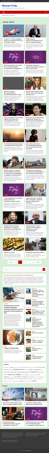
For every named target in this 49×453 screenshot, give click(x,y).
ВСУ (21, 367)
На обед (17, 377)
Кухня (5, 249)
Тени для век (10, 381)
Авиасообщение (6, 367)
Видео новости (26, 367)
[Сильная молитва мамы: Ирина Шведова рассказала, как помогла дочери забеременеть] (35, 109)
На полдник (24, 377)
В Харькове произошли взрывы (35, 252)
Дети (40, 367)
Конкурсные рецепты (23, 372)
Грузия (31, 367)
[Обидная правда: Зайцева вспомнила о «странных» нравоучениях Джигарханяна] (13, 217)
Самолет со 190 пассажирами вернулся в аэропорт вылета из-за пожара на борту (13, 40)
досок (22, 277)
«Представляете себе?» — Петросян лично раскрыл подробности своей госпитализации (33, 228)
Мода (18, 374)
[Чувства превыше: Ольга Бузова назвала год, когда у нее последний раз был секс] (13, 109)
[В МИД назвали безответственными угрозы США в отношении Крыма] (35, 30)
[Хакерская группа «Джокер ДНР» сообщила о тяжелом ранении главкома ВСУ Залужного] (35, 190)
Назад (10, 262)
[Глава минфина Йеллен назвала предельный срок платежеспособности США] (13, 190)
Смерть (30, 378)
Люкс (5, 374)
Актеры (11, 367)
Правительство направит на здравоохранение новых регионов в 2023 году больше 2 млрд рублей (38, 322)
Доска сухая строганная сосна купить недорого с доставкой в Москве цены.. (19, 275)
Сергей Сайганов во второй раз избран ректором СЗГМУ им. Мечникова (38, 303)
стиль (33, 381)
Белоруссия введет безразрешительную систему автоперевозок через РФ (11, 423)
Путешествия (16, 378)
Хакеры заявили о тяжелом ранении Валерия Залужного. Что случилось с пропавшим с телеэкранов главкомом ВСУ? (13, 173)
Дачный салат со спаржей (37, 349)
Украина (21, 381)
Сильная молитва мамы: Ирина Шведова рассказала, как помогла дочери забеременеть (35, 119)
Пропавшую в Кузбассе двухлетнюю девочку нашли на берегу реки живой (35, 66)
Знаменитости (19, 369)
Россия (20, 378)
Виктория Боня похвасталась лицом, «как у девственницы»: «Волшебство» (35, 93)
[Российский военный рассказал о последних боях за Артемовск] (13, 135)
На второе (31, 374)
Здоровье (6, 303)
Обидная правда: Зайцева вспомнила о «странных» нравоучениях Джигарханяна (12, 227)
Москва (22, 374)
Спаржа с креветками (11, 348)
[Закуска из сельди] (13, 244)
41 (32, 262)
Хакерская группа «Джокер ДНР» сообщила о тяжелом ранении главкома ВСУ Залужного (34, 200)
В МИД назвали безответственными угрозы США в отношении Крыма (34, 40)
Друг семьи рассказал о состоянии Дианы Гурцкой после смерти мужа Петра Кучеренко (34, 146)
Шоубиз (28, 88)
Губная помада (35, 367)
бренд (26, 381)
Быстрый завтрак (17, 367)
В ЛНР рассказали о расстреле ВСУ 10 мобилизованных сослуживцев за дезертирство (13, 66)
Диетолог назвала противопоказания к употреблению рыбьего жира (12, 93)
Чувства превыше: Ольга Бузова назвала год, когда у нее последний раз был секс (13, 119)
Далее (38, 262)
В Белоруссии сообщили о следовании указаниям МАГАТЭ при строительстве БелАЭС (35, 172)
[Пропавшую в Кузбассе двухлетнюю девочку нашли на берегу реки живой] (35, 57)
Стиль (5, 140)
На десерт (35, 374)
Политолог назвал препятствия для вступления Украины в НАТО (12, 403)
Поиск (44, 269)
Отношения (10, 378)
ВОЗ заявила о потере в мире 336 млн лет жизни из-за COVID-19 (38, 312)
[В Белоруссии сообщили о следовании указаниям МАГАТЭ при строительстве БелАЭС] (35, 162)
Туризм (5, 62)
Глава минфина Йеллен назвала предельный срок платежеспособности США (13, 199)
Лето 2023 (41, 372)
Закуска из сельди (9, 252)
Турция (17, 381)
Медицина (11, 374)
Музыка (27, 374)
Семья (27, 378)
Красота (34, 372)
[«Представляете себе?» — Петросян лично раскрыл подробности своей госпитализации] (35, 217)
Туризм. (5, 386)
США (24, 378)
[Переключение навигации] (3, 12)
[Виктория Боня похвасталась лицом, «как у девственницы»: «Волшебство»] (35, 83)
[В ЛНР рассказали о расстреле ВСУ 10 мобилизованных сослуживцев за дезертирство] (13, 57)
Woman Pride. (10, 5)
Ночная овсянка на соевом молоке (37, 357)
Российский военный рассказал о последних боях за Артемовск (13, 144)
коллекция (29, 381)
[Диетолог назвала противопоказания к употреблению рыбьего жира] (13, 83)
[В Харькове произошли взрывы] (35, 244)
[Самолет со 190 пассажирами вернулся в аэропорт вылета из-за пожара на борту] (13, 30)
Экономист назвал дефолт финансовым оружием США (34, 403)
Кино (26, 369)
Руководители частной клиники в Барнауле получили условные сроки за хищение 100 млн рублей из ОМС (13, 309)
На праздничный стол (32, 377)
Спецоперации (35, 378)
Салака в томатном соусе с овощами (37, 341)
